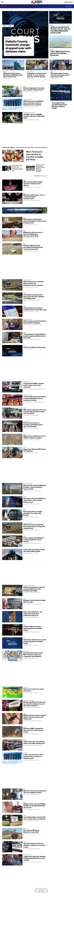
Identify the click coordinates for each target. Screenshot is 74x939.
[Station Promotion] (24, 210)
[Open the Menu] (2, 2)
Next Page (41, 890)
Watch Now (68, 2)
